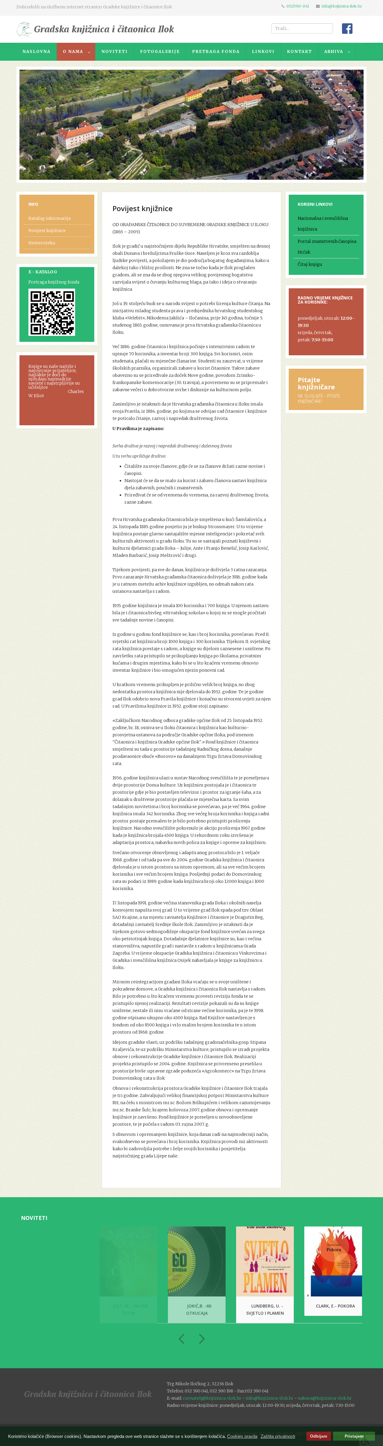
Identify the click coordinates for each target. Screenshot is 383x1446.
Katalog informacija (49, 218)
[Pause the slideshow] (345, 125)
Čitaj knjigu (310, 264)
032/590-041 (297, 6)
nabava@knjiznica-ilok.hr (325, 1398)
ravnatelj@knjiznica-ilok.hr (212, 1398)
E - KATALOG (42, 272)
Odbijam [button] (318, 1436)
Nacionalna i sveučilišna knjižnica (323, 224)
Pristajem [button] (354, 1436)
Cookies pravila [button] (242, 1436)
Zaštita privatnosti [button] (278, 1436)
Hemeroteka (41, 243)
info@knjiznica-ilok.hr (342, 6)
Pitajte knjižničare (316, 383)
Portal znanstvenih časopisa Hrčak (327, 247)
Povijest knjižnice (47, 230)
